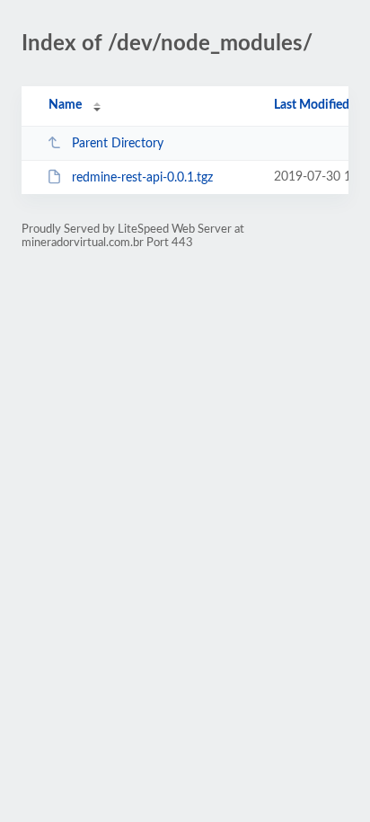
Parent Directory (117, 143)
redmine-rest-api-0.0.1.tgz (142, 178)
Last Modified (311, 105)
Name (65, 105)
